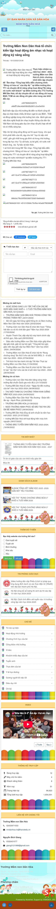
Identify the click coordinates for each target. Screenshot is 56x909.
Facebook (21, 237)
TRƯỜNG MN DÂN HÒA (15, 403)
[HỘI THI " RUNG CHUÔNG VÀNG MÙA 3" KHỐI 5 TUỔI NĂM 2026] (7, 509)
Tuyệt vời (10, 543)
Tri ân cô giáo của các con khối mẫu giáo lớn (22, 458)
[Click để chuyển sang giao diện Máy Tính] (10, 905)
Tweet (33, 237)
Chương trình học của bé (16, 639)
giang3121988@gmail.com (17, 845)
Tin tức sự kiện (12, 627)
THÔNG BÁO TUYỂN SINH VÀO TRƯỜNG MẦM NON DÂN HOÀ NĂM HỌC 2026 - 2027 (32, 445)
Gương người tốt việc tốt (16, 677)
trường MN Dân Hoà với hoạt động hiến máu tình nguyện (25, 420)
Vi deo (8, 650)
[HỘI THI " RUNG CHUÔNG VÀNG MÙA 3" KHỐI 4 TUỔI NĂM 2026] (7, 499)
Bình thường (11, 547)
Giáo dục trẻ (11, 683)
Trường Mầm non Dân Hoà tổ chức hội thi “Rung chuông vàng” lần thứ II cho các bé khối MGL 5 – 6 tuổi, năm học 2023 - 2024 (27, 355)
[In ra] (47, 63)
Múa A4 (6, 462)
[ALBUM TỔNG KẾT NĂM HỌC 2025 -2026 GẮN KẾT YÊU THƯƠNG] (7, 490)
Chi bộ (9, 688)
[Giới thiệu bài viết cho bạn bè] (44, 63)
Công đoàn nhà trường (16, 644)
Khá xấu (9, 550)
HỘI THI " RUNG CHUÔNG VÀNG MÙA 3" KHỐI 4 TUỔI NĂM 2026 (30, 499)
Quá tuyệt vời (11, 540)
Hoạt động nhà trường (15, 633)
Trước (39, 744)
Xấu (7, 553)
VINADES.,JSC (49, 899)
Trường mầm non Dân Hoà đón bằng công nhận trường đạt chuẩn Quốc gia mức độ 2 (25, 381)
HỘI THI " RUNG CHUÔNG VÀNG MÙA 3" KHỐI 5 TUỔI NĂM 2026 (30, 508)
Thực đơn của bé (13, 666)
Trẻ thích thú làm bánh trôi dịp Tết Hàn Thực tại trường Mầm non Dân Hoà (25, 362)
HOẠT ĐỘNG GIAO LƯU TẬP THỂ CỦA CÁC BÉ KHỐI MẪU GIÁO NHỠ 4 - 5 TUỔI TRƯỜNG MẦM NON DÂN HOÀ (27, 309)
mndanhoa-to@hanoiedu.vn (18, 829)
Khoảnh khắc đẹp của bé (16, 655)
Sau (48, 744)
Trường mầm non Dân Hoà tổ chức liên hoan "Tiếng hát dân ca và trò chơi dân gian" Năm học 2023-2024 (27, 328)
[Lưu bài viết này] (51, 63)
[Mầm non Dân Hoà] (28, 17)
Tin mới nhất (28, 437)
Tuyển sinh (10, 661)
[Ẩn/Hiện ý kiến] (25, 247)
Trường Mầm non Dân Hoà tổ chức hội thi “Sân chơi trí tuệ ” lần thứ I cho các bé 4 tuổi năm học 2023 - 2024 (28, 368)
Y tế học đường (12, 672)
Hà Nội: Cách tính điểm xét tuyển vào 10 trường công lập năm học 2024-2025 (31, 600)
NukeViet (29, 899)
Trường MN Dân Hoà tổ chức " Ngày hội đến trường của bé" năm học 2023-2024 (27, 387)
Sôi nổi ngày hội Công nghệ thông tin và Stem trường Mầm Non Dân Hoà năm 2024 (28, 322)
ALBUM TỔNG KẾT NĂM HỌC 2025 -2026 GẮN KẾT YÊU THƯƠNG (30, 489)
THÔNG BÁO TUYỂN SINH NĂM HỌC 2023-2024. (27, 424)
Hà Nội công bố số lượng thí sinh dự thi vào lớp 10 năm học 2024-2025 (31, 592)
